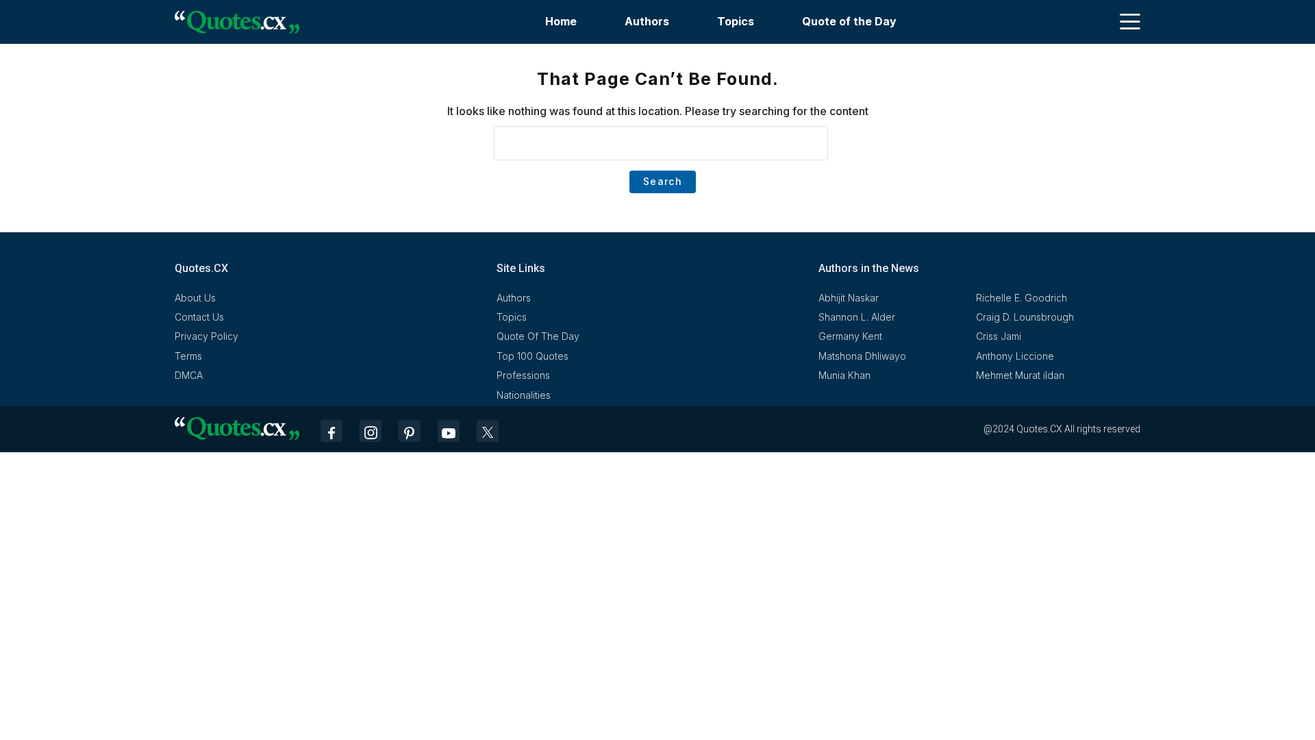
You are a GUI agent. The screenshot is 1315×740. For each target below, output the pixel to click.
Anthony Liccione (1015, 356)
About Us (195, 298)
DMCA (189, 375)
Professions (523, 375)
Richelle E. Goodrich (1021, 298)
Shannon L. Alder (856, 317)
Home (561, 21)
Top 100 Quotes (532, 356)
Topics (735, 21)
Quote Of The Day (538, 336)
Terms (188, 356)
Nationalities (524, 395)
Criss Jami (998, 336)
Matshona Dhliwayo (862, 356)
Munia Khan (844, 375)
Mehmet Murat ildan (1020, 375)
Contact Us (199, 317)
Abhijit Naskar (848, 298)
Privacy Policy (206, 336)
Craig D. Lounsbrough (1025, 317)
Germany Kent (850, 336)
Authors (647, 21)
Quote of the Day (849, 21)
